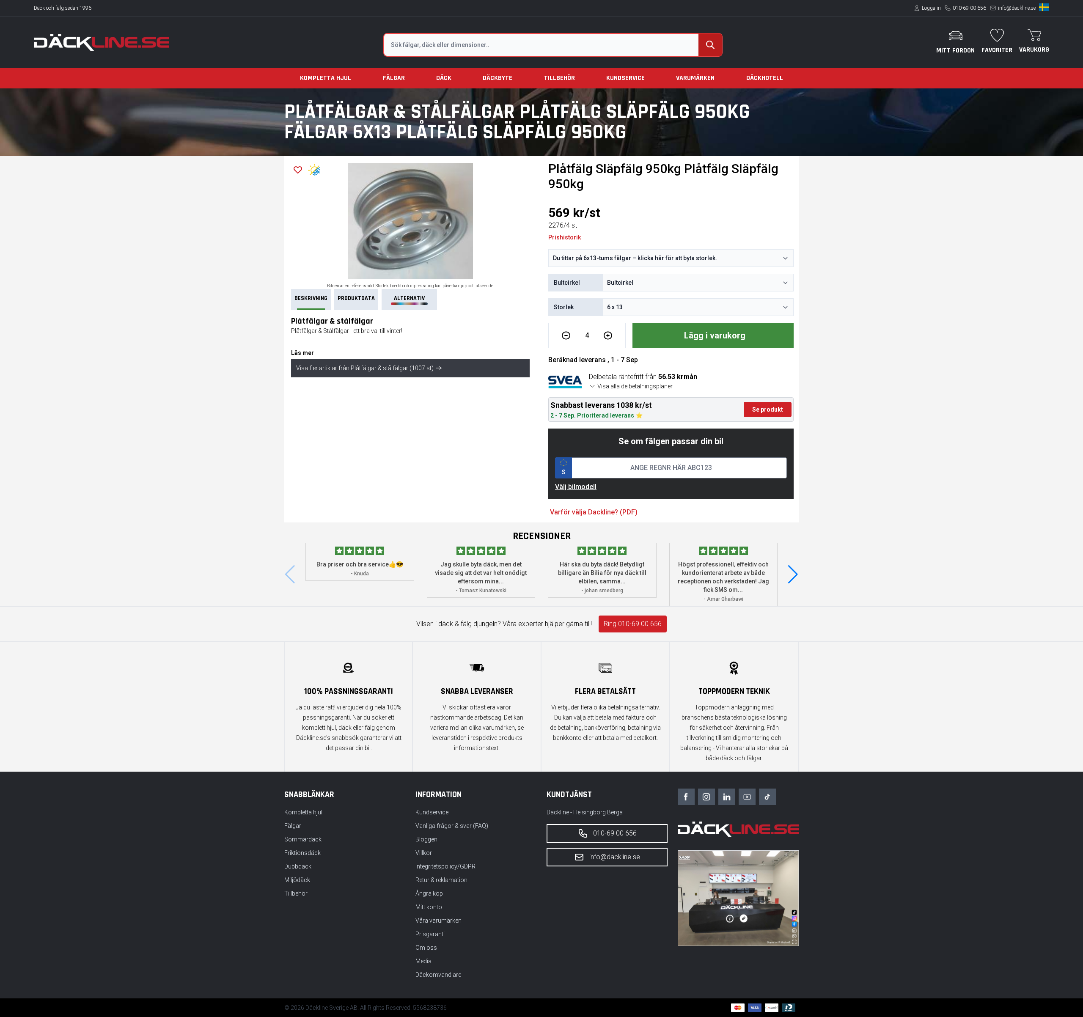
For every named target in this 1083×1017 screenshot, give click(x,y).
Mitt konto (428, 907)
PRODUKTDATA (356, 298)
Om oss (426, 947)
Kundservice (625, 78)
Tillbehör (559, 78)
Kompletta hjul (325, 78)
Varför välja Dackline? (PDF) (594, 512)
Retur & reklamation (441, 880)
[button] (793, 574)
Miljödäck (297, 880)
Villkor (423, 852)
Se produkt (767, 409)
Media (423, 961)
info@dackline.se (1017, 8)
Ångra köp (429, 893)
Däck (443, 78)
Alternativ (409, 298)
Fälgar (394, 78)
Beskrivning (310, 298)
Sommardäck (303, 839)
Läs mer (302, 352)
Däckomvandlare (438, 974)
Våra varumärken (438, 920)
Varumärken (695, 78)
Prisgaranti (430, 934)
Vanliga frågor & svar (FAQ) (451, 825)
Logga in (931, 8)
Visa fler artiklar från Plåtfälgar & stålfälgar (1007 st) (365, 368)
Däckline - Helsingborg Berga (585, 812)
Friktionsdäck (302, 852)
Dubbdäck (297, 866)
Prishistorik (564, 237)
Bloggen (426, 839)
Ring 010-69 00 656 (633, 624)
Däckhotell (764, 78)
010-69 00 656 (969, 8)
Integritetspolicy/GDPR (445, 866)
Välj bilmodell (575, 487)
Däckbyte (497, 78)
